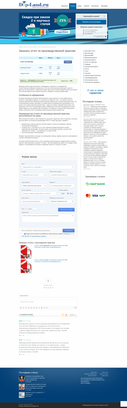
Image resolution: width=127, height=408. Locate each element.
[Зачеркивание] (28, 308)
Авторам (104, 6)
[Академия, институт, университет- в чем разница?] (22, 395)
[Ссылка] (41, 308)
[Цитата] (36, 308)
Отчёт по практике (91, 62)
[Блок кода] (39, 308)
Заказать (64, 6)
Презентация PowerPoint (93, 75)
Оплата (86, 6)
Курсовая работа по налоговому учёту (94, 119)
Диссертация (89, 53)
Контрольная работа (91, 66)
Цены (80, 6)
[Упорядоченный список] (31, 308)
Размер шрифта (63, 190)
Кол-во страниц (26, 190)
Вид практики (26, 182)
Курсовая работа (90, 60)
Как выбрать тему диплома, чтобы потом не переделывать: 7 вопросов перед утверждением (35, 378)
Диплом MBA (89, 55)
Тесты (87, 69)
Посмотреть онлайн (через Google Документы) (47, 247)
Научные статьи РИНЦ (90, 142)
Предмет (52, 182)
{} (44, 307)
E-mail (24, 171)
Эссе (86, 71)
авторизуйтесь (23, 295)
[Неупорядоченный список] (34, 308)
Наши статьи (105, 372)
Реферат (88, 64)
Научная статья (90, 51)
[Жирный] (21, 308)
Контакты (95, 6)
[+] (47, 307)
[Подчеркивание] (26, 308)
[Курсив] (23, 308)
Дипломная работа (91, 57)
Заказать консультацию (91, 22)
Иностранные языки (91, 80)
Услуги (72, 6)
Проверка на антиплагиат (57, 198)
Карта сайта (94, 372)
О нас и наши (95, 91)
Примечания (25, 212)
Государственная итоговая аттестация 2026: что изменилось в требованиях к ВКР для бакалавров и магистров (35, 386)
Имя (23, 163)
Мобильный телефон (56, 171)
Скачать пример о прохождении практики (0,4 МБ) (50, 260)
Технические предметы (92, 82)
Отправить (68, 230)
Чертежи (87, 73)
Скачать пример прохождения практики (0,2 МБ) (51, 245)
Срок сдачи (25, 198)
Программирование (91, 78)
